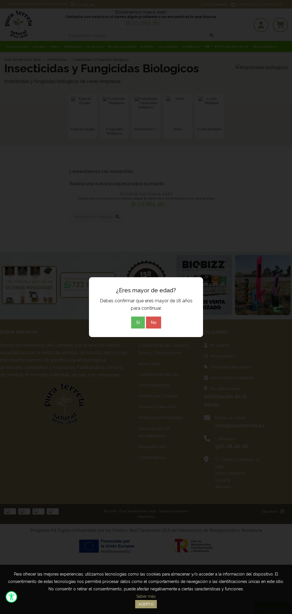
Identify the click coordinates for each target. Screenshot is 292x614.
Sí (138, 322)
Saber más (146, 596)
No (153, 322)
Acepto (146, 604)
